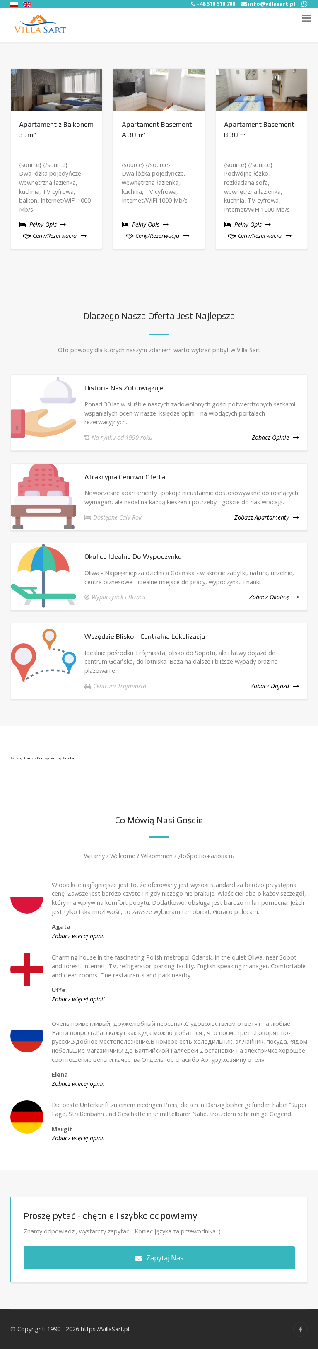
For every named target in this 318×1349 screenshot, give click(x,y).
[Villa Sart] (39, 24)
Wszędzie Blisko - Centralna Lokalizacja (144, 636)
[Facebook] (300, 1329)
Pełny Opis (44, 224)
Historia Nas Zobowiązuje (124, 388)
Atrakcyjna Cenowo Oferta (124, 477)
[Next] (308, 163)
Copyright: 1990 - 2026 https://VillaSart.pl (73, 1329)
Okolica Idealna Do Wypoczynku (133, 556)
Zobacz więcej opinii (78, 936)
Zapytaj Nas (164, 1257)
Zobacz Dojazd (270, 686)
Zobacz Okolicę (269, 597)
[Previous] (9, 163)
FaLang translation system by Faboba (42, 758)
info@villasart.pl (271, 3)
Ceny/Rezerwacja (54, 235)
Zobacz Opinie (270, 437)
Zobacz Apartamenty (261, 517)
